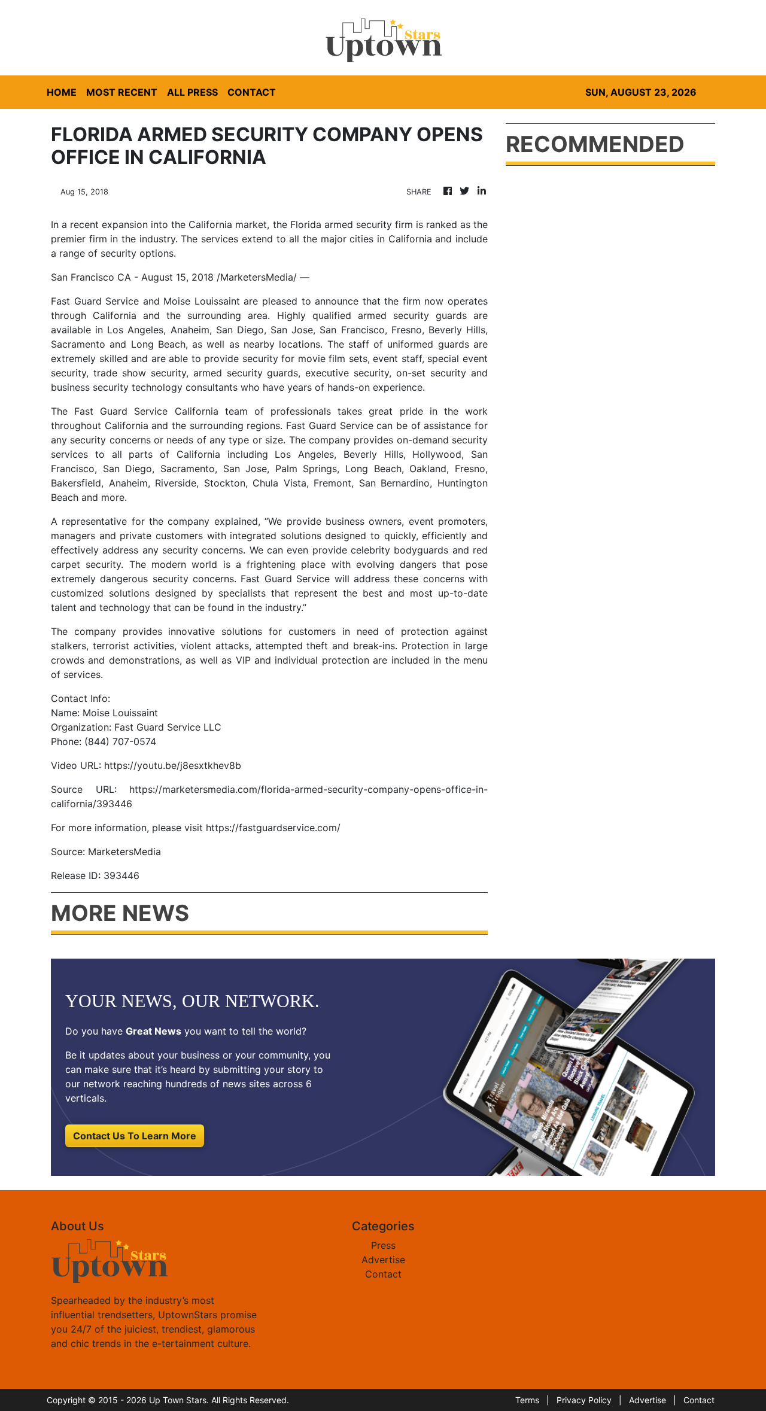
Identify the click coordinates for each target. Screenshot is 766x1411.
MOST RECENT (121, 92)
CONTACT (251, 92)
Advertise (383, 1260)
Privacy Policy (584, 1400)
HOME (62, 92)
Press (383, 1245)
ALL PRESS (192, 92)
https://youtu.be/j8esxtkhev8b (172, 765)
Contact (383, 1274)
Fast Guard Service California (146, 411)
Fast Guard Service (95, 301)
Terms (527, 1400)
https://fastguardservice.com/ (273, 828)
